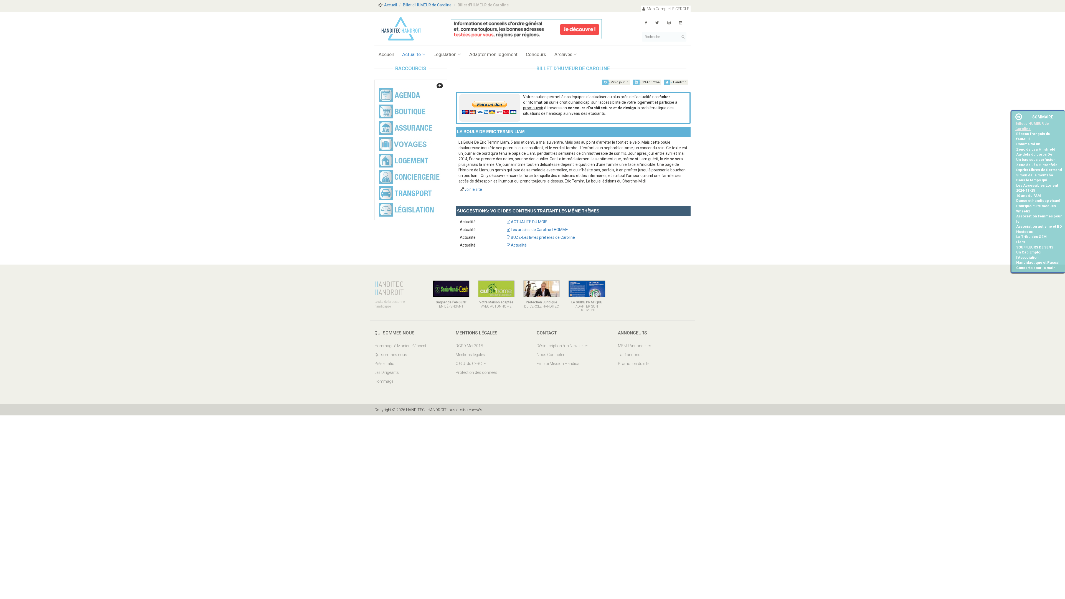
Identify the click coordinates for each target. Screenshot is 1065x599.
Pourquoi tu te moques (1036, 206)
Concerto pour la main (1036, 268)
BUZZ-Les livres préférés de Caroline (542, 237)
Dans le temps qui (1031, 180)
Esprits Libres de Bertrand (1039, 170)
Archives (563, 54)
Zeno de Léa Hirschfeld (1037, 165)
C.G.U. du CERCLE (471, 363)
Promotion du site (633, 363)
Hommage (383, 381)
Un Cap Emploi (1028, 252)
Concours (536, 54)
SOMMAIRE (1042, 117)
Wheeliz (1023, 211)
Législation (445, 54)
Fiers (1020, 242)
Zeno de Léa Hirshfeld (1035, 149)
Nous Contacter (550, 354)
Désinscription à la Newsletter (562, 346)
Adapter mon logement (493, 54)
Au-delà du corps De (1034, 154)
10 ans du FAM (1028, 196)
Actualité (411, 54)
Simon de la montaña (1034, 175)
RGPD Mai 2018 (469, 346)
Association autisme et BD (1039, 226)
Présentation (385, 363)
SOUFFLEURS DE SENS (1034, 247)
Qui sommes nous (390, 354)
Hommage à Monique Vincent (400, 346)
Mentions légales (470, 354)
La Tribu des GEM (1031, 237)
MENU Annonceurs (634, 346)
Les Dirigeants (386, 372)
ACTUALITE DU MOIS (528, 222)
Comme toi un (1028, 144)
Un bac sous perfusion (1036, 160)
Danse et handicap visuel (1038, 201)
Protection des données (476, 372)
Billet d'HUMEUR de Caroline (427, 5)
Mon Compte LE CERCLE (667, 9)
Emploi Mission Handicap (559, 363)
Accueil (390, 5)
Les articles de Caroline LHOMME (539, 229)
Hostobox (1024, 232)
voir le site (473, 189)
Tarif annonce (630, 354)
